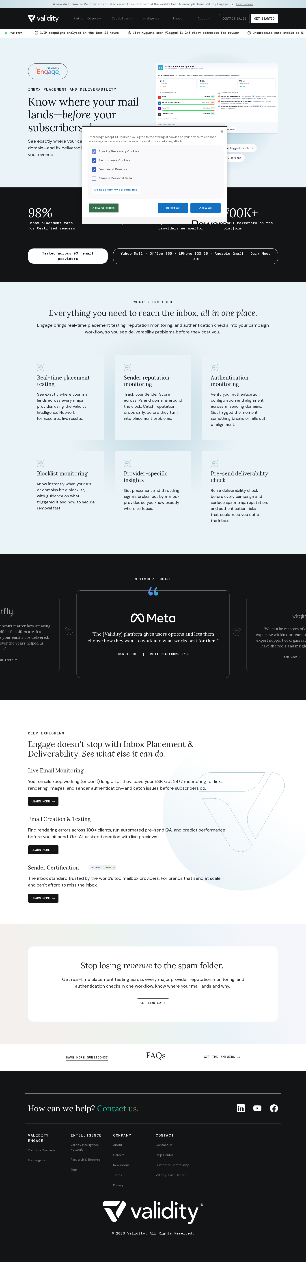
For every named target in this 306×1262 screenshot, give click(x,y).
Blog (74, 1170)
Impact (179, 18)
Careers (119, 1155)
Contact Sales (234, 19)
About (203, 18)
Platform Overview (87, 18)
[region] (154, 175)
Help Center (164, 1155)
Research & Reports (85, 1160)
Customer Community (172, 1165)
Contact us (164, 1145)
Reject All (173, 208)
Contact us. (118, 1108)
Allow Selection (104, 208)
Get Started (264, 19)
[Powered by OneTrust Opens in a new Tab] (208, 221)
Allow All (205, 208)
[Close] (222, 131)
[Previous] (69, 632)
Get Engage (36, 1160)
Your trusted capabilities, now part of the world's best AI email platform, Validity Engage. (153, 4)
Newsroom (121, 1165)
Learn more (41, 801)
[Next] (237, 632)
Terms (117, 1175)
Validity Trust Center (171, 1175)
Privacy (118, 1185)
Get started (150, 1003)
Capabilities (121, 18)
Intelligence (151, 18)
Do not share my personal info (116, 189)
